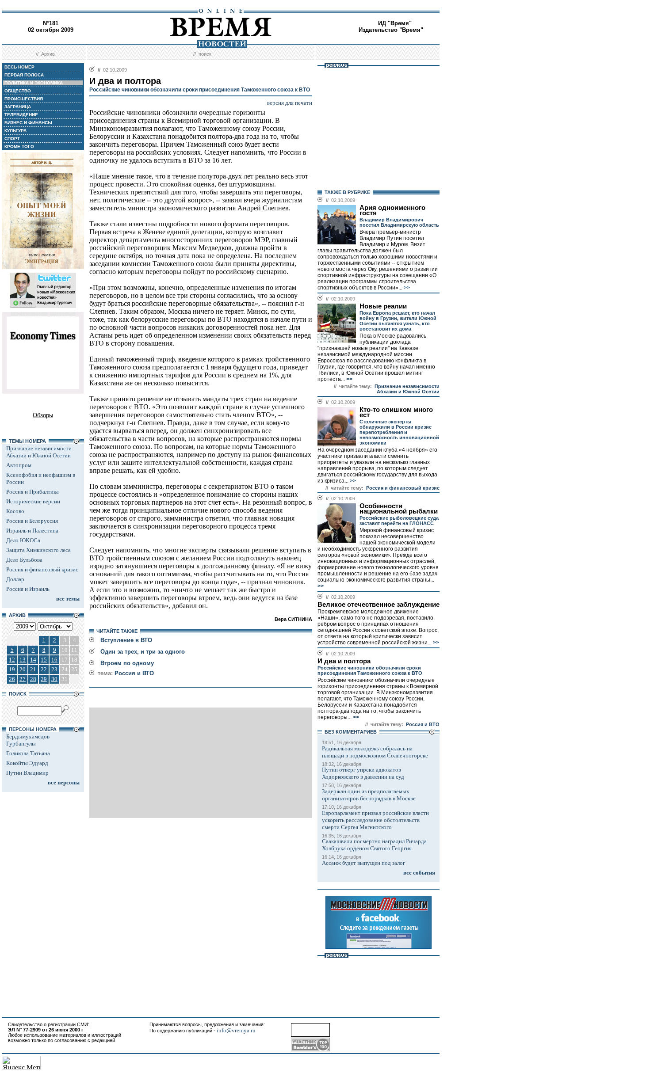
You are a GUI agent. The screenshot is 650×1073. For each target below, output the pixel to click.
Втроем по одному (127, 663)
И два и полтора (344, 661)
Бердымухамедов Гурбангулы (28, 740)
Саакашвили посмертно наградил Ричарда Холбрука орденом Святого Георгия (374, 845)
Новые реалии (383, 306)
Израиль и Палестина (32, 530)
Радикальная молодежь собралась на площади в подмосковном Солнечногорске (375, 752)
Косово (15, 511)
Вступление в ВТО (126, 640)
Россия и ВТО (134, 673)
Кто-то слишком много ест (396, 412)
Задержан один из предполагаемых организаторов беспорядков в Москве (369, 795)
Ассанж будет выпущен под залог (363, 863)
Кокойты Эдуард (27, 763)
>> (406, 288)
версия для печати (289, 102)
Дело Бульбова (24, 559)
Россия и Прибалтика (32, 491)
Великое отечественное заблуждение (378, 604)
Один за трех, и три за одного (142, 651)
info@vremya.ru (236, 1030)
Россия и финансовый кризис (42, 569)
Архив (48, 54)
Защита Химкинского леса (38, 550)
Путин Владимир (27, 772)
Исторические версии (33, 501)
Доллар (15, 579)
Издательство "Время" (391, 30)
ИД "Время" (395, 23)
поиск (205, 54)
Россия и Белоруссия (32, 520)
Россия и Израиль (28, 589)
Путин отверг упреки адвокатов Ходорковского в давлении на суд (363, 773)
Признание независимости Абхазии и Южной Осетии (39, 452)
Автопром (18, 465)
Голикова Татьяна (28, 753)
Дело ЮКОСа (23, 540)
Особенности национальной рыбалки (398, 508)
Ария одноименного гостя (392, 210)
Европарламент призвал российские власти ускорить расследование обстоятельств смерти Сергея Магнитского (375, 820)
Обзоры (43, 415)
